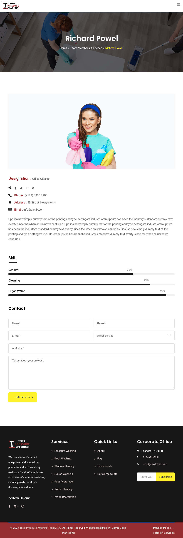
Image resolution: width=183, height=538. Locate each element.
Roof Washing (63, 458)
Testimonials (104, 466)
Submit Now (22, 397)
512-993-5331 (151, 457)
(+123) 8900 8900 (36, 195)
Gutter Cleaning (64, 489)
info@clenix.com (34, 209)
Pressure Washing (65, 450)
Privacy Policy (162, 527)
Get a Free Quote (107, 474)
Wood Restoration (65, 497)
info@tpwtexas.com (155, 464)
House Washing (64, 474)
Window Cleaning (65, 466)
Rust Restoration (64, 481)
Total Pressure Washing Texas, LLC (40, 527)
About (101, 450)
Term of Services (164, 532)
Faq (99, 458)
